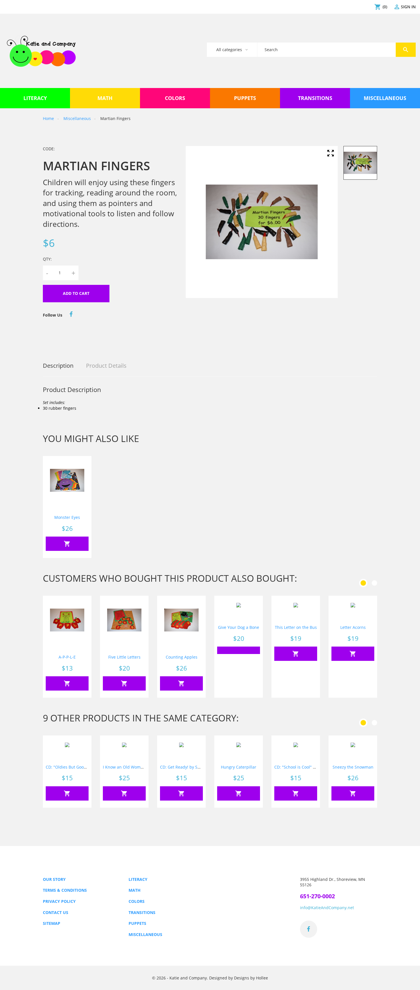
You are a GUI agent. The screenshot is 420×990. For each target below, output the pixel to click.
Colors (137, 901)
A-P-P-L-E (67, 657)
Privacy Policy (59, 901)
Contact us (55, 912)
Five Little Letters (124, 657)
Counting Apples (181, 657)
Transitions (142, 912)
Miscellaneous (145, 934)
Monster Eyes (67, 517)
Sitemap (51, 923)
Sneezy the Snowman (353, 767)
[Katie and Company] (41, 50)
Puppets (137, 923)
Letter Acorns (353, 627)
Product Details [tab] (106, 365)
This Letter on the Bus (296, 627)
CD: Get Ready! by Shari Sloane (189, 767)
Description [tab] (58, 365)
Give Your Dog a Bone (238, 627)
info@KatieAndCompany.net (327, 907)
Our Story (54, 879)
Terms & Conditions (65, 890)
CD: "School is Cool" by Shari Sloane (308, 767)
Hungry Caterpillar (238, 767)
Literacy (138, 879)
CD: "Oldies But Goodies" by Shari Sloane (85, 767)
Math (135, 890)
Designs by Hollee (251, 978)
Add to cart (76, 293)
